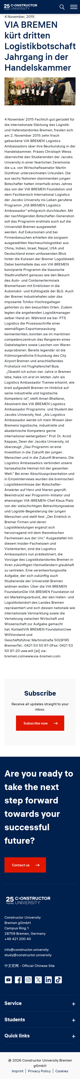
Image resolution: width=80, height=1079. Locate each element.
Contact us (21, 865)
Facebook (18, 980)
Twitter (38, 980)
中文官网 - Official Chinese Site (29, 965)
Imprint (17, 1071)
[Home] (23, 7)
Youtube (8, 980)
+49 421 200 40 (17, 939)
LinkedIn (48, 980)
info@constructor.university (26, 949)
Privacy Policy (39, 1071)
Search (62, 6)
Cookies (61, 1071)
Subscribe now (36, 723)
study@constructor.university (28, 955)
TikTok (58, 980)
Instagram (28, 980)
